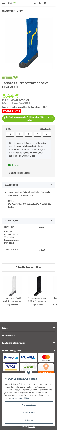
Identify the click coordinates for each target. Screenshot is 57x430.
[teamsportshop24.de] (15, 3)
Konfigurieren (29, 412)
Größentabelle (45, 129)
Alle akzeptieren (29, 405)
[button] (35, 3)
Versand (25, 100)
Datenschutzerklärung (21, 398)
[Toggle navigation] (3, 1)
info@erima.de (9, 242)
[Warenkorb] (44, 3)
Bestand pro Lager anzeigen (20, 172)
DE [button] (50, 2)
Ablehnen (29, 420)
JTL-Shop (32, 427)
